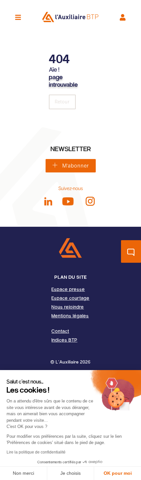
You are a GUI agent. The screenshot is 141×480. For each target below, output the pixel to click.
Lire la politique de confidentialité (36, 452)
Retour (62, 102)
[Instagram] (90, 201)
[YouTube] (68, 201)
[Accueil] (70, 248)
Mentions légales (70, 315)
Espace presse (68, 289)
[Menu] (18, 17)
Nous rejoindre (67, 307)
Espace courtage (70, 298)
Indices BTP (64, 340)
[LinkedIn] (48, 201)
